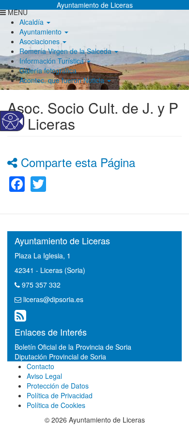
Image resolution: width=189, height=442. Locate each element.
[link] (17, 182)
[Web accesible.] (10, 121)
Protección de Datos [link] (58, 386)
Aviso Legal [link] (44, 376)
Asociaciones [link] (40, 41)
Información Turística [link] (52, 61)
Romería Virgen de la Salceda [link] (66, 51)
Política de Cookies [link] (56, 405)
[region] (94, 46)
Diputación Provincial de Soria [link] (60, 356)
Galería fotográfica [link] (48, 70)
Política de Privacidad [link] (60, 395)
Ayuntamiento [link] (41, 31)
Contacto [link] (40, 366)
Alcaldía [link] (32, 22)
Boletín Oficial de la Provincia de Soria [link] (73, 347)
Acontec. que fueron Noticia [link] (62, 80)
